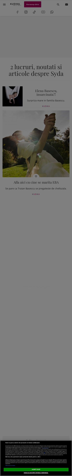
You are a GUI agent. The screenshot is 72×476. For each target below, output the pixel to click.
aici (44, 452)
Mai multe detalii (45, 447)
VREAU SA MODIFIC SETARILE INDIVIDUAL (36, 472)
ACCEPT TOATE (36, 469)
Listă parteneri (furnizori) (10, 465)
